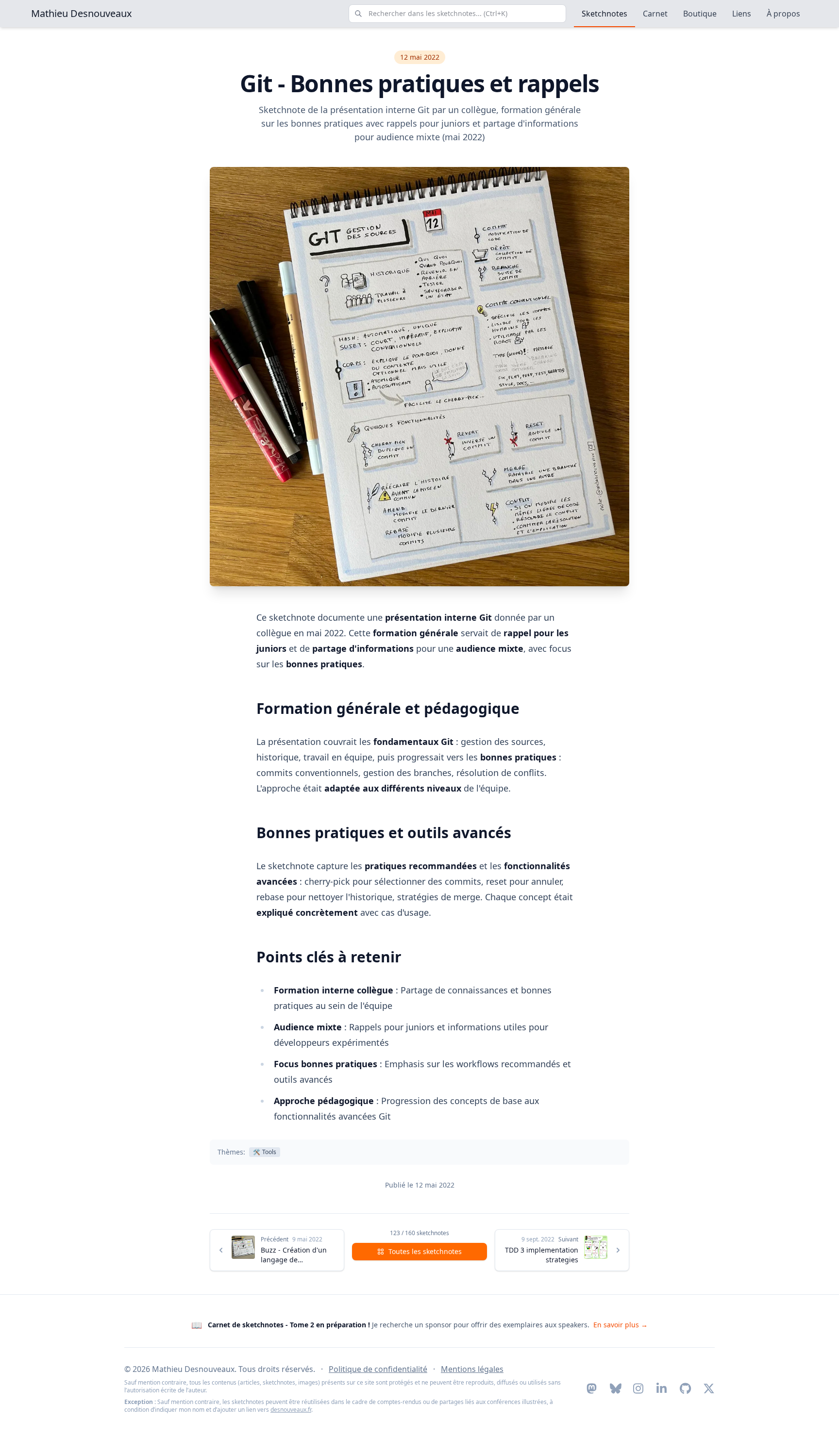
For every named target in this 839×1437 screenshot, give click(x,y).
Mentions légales (472, 1369)
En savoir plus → (620, 1324)
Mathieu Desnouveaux (81, 13)
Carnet (655, 13)
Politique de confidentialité (378, 1369)
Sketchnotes (604, 13)
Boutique (700, 13)
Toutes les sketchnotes (425, 1251)
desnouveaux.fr (290, 1409)
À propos (783, 13)
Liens (741, 13)
